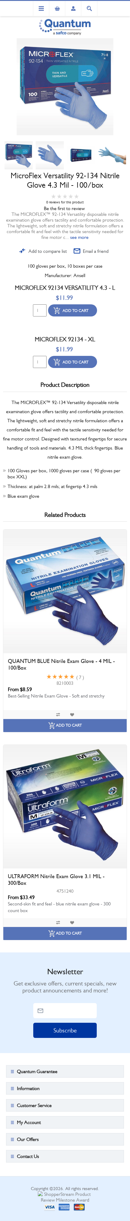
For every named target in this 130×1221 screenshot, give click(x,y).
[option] (18, 155)
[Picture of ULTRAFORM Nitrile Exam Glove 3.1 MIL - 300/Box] (65, 806)
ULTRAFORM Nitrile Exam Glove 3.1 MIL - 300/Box (56, 879)
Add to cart (76, 310)
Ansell (79, 275)
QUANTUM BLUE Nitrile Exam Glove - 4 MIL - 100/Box (61, 664)
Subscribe (65, 1030)
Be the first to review (64, 208)
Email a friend (96, 251)
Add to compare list (47, 251)
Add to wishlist (71, 714)
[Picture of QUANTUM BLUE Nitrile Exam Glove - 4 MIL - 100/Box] (65, 591)
